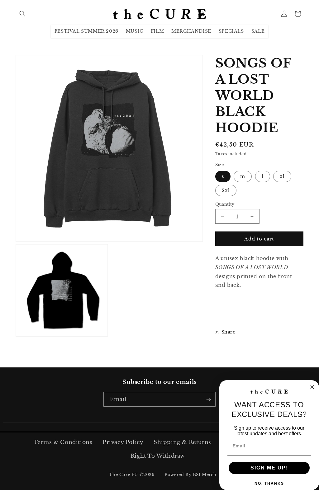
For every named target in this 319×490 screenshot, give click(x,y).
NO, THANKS (269, 483)
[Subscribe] (208, 399)
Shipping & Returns (182, 442)
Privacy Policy (122, 442)
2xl (226, 190)
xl (282, 176)
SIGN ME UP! (269, 467)
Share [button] (228, 332)
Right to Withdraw (158, 456)
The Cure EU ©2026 (131, 474)
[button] (22, 14)
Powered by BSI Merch (190, 474)
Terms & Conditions (63, 442)
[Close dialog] (312, 387)
